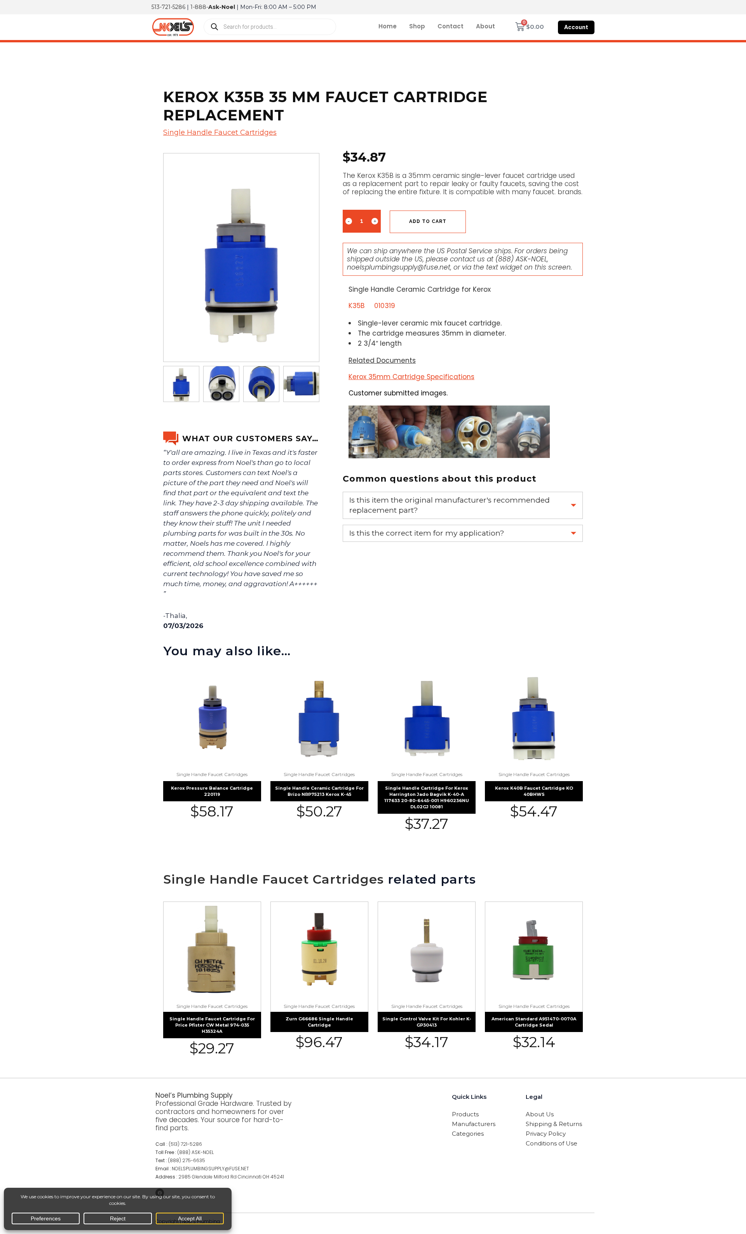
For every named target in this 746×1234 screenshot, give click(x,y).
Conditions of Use (551, 1143)
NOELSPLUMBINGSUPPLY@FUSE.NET (210, 1168)
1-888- (212, 6)
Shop (417, 26)
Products (465, 1114)
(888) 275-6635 (186, 1160)
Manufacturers (473, 1124)
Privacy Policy (546, 1133)
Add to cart (427, 221)
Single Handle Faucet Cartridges (220, 132)
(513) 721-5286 (185, 1144)
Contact (450, 26)
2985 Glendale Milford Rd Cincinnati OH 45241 (231, 1176)
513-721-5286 (168, 6)
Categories (468, 1133)
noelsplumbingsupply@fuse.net (398, 267)
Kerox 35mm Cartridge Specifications (411, 376)
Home (387, 26)
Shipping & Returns (554, 1124)
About (485, 26)
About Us (540, 1114)
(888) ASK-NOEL (521, 259)
